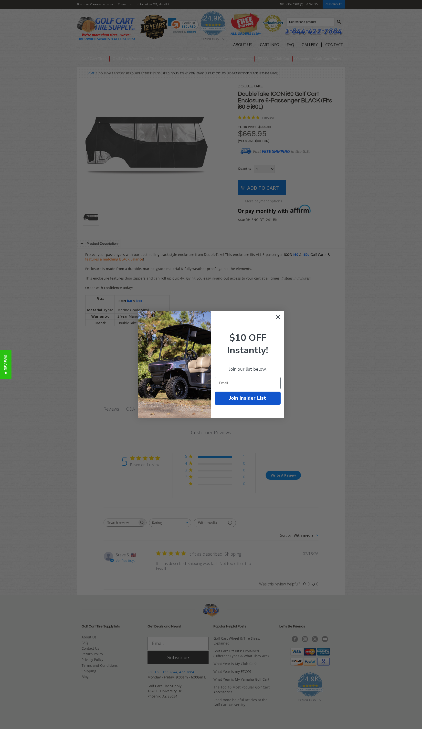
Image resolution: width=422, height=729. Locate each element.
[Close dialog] (278, 317)
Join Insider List (247, 398)
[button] (5, 364)
